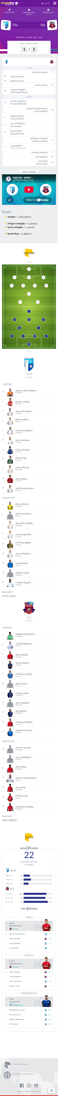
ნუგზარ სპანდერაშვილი (37, 108)
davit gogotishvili (15, 981)
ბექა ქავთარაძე (17, 77)
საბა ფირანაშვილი (18, 104)
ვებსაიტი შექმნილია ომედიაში (29, 1091)
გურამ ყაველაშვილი (19, 92)
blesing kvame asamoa (17, 934)
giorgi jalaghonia (15, 977)
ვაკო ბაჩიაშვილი (17, 123)
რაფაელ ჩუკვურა (17, 90)
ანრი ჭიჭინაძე (41, 157)
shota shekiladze (14, 939)
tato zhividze (13, 948)
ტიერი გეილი (42, 164)
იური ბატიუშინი (41, 111)
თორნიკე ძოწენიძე (39, 152)
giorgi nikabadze (15, 943)
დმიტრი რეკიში (17, 116)
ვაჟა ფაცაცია (16, 126)
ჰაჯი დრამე (43, 161)
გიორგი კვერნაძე (17, 101)
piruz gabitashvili (15, 1015)
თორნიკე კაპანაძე (40, 141)
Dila (29, 617)
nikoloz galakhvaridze (16, 1019)
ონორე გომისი (41, 85)
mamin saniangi (14, 972)
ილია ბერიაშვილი (40, 72)
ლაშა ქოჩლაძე (20, 148)
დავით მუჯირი (16, 131)
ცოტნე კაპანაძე (17, 81)
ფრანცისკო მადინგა (39, 138)
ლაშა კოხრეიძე (17, 119)
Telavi (29, 374)
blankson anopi (14, 986)
